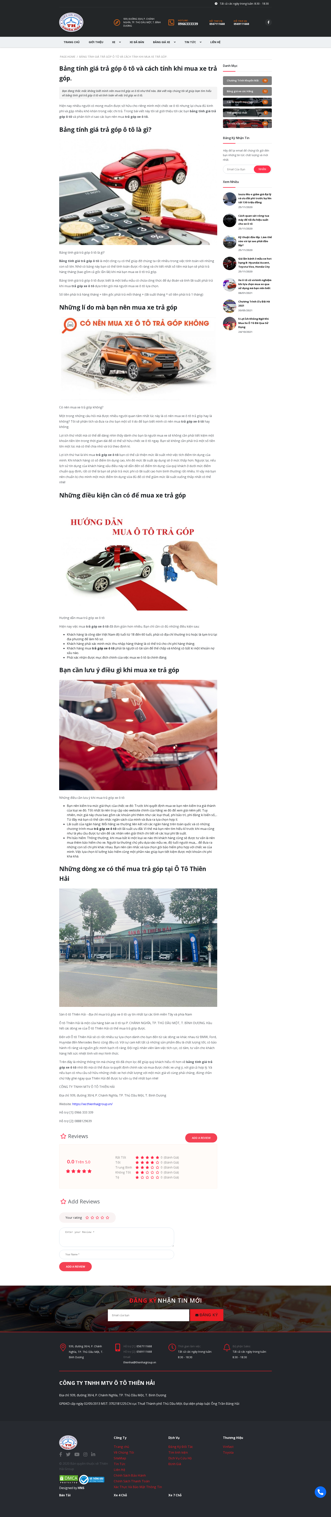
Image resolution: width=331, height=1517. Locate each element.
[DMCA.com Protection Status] (68, 1483)
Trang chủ (121, 1447)
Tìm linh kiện (178, 1452)
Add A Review (201, 1138)
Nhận (262, 169)
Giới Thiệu (96, 42)
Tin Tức (190, 42)
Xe (114, 42)
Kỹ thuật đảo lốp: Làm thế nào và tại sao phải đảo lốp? (255, 241)
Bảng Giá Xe (162, 42)
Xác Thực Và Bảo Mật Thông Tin (138, 1487)
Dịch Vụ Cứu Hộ (180, 1458)
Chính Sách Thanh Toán (132, 1481)
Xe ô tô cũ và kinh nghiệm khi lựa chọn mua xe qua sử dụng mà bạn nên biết (254, 284)
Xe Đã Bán (137, 42)
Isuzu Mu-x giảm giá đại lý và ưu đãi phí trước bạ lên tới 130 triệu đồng (254, 198)
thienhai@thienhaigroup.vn (139, 1362)
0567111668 (217, 24)
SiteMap (120, 1458)
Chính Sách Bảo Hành (130, 1475)
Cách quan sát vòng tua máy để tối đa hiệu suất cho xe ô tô (253, 219)
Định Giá (174, 1464)
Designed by (71, 1488)
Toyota (228, 1452)
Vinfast (228, 1447)
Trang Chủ (72, 42)
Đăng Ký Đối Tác (180, 1447)
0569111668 (241, 24)
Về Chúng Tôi (124, 1452)
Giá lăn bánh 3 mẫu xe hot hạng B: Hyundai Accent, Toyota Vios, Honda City (255, 262)
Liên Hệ (215, 42)
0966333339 (188, 23)
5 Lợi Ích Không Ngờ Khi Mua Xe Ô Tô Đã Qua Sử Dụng (253, 323)
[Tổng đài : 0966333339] (320, 1492)
